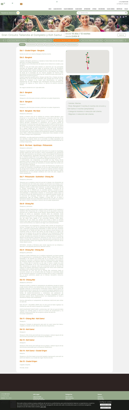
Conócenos (100, 396)
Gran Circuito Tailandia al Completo (17, 40)
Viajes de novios (68, 396)
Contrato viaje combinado (39, 399)
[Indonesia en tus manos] (64, 3)
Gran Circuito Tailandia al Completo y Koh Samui (66, 40)
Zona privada (100, 398)
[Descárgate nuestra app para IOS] (7, 4)
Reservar (121, 35)
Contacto (126, 3)
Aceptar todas (105, 407)
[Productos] (18, 12)
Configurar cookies (106, 402)
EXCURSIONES (101, 9)
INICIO (50, 9)
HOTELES (94, 9)
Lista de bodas (101, 399)
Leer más (43, 407)
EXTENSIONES (87, 9)
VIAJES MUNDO (78, 9)
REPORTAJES (119, 9)
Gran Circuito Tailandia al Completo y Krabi (40, 40)
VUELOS (126, 9)
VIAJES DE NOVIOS (57, 9)
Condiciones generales (38, 398)
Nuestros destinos (8, 13)
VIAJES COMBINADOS (68, 9)
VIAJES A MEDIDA (110, 9)
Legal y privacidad (37, 396)
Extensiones (68, 399)
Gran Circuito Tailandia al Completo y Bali (92, 40)
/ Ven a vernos (6, 398)
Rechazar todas (105, 404)
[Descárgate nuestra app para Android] (15, 4)
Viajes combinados (69, 398)
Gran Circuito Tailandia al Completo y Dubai (116, 40)
